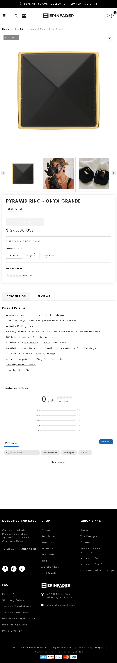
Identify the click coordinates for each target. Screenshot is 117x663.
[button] (58, 410)
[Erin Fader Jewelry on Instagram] (14, 569)
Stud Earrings (86, 348)
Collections (49, 530)
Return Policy (11, 594)
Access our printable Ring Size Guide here (36, 359)
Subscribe (29, 549)
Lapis (46, 342)
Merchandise (50, 566)
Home (5, 29)
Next (114, 173)
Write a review (106, 442)
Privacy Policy (12, 630)
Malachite (31, 342)
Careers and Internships (97, 570)
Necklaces (48, 536)
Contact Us (88, 542)
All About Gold (91, 558)
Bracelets (48, 542)
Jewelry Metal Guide (21, 364)
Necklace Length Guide (18, 618)
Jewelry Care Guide (20, 370)
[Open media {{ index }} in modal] (58, 90)
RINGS (19, 29)
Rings (45, 560)
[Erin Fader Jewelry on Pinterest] (22, 569)
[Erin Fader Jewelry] (58, 15)
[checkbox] (85, 452)
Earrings (47, 548)
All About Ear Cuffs (94, 564)
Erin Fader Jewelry (34, 647)
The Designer (89, 536)
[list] (58, 91)
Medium (29, 348)
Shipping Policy (13, 600)
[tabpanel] (58, 472)
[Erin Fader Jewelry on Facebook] (5, 569)
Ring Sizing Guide (15, 624)
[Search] (17, 16)
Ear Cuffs (48, 554)
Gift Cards (49, 573)
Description (16, 296)
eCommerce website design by (53, 652)
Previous (3, 173)
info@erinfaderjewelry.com (60, 605)
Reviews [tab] (11, 443)
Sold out (25, 222)
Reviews (43, 296)
